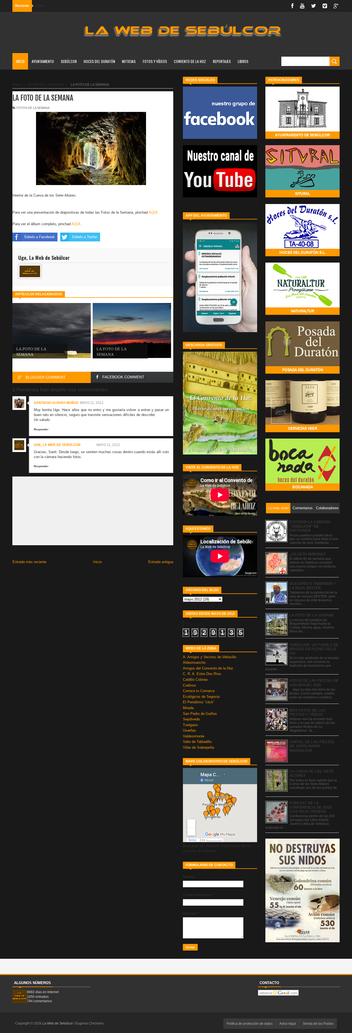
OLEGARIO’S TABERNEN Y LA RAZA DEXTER (313, 586)
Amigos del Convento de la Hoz (208, 668)
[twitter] (313, 6)
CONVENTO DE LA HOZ (190, 61)
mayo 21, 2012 (91, 403)
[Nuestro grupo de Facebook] (220, 138)
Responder (41, 429)
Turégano (190, 725)
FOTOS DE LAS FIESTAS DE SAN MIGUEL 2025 (314, 683)
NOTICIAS (129, 61)
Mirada (188, 708)
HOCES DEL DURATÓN (99, 61)
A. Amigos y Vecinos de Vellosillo (209, 657)
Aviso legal (287, 1024)
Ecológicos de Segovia (201, 697)
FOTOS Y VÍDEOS (155, 61)
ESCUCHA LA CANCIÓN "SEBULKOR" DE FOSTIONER (310, 526)
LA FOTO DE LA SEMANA (312, 615)
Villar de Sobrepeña (198, 747)
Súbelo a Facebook (39, 237)
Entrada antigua (160, 562)
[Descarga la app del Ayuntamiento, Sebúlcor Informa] (220, 331)
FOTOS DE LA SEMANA (33, 107)
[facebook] (292, 6)
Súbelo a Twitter (84, 237)
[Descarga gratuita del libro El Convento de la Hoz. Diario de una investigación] (220, 453)
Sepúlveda (191, 719)
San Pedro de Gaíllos (200, 714)
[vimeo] (324, 6)
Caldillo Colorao (195, 679)
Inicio (20, 61)
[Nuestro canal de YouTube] (220, 196)
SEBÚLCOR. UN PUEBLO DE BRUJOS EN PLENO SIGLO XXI (314, 649)
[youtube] (302, 6)
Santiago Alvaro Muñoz (56, 403)
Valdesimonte (193, 736)
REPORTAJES (222, 61)
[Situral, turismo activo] (302, 196)
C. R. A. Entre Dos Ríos (202, 674)
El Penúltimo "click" (199, 702)
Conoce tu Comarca (199, 691)
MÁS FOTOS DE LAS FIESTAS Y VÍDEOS (307, 712)
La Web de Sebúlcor (58, 1023)
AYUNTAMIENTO (43, 61)
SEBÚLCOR (69, 61)
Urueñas (189, 730)
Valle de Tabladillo (197, 742)
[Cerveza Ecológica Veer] (302, 431)
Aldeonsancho (194, 662)
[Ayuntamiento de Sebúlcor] (302, 138)
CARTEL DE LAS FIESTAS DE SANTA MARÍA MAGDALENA (312, 746)
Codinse (189, 685)
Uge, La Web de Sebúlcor (57, 445)
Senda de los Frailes (318, 1024)
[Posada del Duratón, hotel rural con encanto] (302, 372)
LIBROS (243, 61)
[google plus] (336, 6)
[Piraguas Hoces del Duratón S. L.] (302, 255)
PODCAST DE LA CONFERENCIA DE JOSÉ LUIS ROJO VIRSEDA (311, 807)
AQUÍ (152, 212)
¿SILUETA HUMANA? (308, 554)
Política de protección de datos (250, 1024)
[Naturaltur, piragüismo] (302, 314)
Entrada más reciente (29, 562)
